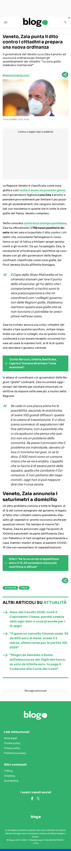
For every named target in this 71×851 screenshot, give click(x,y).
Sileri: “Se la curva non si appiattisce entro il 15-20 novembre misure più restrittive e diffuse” (34, 563)
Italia (24, 587)
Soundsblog (11, 780)
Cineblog (9, 775)
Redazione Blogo (17, 75)
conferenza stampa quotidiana (45, 223)
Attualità (10, 587)
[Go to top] (64, 840)
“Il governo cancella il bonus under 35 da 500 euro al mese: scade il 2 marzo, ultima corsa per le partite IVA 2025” (39, 640)
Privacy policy (12, 748)
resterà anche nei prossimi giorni (42, 190)
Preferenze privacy (15, 753)
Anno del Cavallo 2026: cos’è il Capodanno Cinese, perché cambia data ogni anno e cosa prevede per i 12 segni (37, 619)
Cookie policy (12, 743)
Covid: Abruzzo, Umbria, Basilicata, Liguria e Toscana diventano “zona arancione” (33, 363)
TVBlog (8, 770)
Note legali (10, 738)
